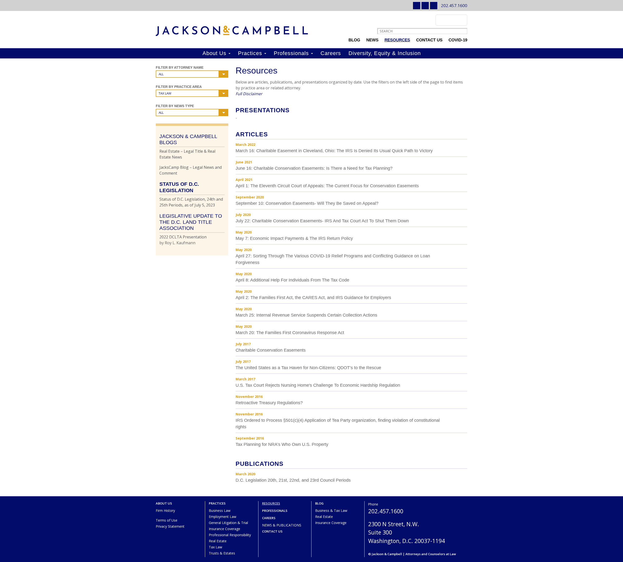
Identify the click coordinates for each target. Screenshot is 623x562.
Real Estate (218, 541)
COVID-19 (458, 40)
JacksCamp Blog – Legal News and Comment (190, 170)
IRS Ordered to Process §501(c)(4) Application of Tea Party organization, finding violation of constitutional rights (338, 423)
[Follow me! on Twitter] (425, 5)
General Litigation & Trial (228, 522)
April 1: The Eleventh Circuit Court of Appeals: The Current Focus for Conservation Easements (327, 185)
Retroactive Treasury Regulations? (269, 402)
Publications (260, 463)
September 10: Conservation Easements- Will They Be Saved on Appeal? (307, 203)
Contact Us (429, 40)
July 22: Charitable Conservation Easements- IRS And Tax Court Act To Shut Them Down (322, 220)
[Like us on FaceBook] (433, 5)
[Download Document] (461, 147)
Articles (252, 134)
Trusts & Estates (222, 553)
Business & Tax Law (331, 510)
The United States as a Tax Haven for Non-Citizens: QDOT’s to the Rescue (308, 367)
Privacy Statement (170, 526)
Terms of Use (166, 520)
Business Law (219, 510)
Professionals (292, 53)
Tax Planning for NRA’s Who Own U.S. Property (282, 444)
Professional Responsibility (230, 535)
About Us (215, 53)
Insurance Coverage (224, 528)
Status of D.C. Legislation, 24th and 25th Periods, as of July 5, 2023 (191, 202)
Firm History (165, 510)
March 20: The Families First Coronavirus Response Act (290, 332)
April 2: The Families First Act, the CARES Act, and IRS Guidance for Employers (313, 297)
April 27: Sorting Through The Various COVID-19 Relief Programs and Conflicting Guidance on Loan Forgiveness (333, 259)
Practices (251, 53)
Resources (397, 40)
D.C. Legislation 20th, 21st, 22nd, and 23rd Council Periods (293, 480)
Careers (331, 53)
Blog (354, 40)
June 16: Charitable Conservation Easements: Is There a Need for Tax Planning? (314, 168)
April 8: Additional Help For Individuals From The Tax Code (292, 280)
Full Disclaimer (249, 93)
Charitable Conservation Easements (271, 350)
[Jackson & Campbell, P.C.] (232, 31)
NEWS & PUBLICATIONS (281, 525)
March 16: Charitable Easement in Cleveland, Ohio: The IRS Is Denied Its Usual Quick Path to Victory (334, 150)
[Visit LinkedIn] (416, 5)
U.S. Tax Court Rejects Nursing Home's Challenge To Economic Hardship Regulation (318, 385)
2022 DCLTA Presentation (183, 237)
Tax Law (215, 547)
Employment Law (222, 516)
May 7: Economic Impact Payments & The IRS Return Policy (294, 238)
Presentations (263, 110)
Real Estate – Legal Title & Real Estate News (187, 154)
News (372, 40)
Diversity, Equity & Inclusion (384, 53)
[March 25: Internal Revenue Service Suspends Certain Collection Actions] (461, 311)
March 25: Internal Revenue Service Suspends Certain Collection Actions (306, 315)
